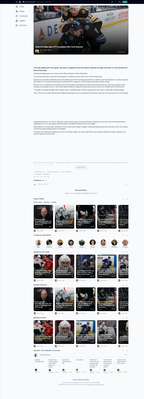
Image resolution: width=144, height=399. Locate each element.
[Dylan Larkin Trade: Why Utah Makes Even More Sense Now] (43, 266)
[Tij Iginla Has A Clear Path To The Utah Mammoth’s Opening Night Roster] (128, 266)
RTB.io (98, 382)
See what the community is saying (47, 350)
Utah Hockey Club (40, 171)
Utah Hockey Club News (52, 171)
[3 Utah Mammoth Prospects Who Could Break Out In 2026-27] (64, 266)
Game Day (39, 174)
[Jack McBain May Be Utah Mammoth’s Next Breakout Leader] (128, 332)
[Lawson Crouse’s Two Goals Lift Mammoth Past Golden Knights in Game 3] (128, 217)
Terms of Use (90, 384)
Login (124, 2)
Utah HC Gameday (65, 171)
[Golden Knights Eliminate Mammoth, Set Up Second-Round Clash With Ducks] (43, 217)
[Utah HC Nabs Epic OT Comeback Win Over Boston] (81, 30)
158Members (40, 2)
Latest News (46, 174)
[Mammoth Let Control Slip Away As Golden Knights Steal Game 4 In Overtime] (107, 217)
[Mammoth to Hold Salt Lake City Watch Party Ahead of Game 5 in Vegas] (85, 217)
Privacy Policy (100, 384)
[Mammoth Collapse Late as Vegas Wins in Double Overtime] (64, 217)
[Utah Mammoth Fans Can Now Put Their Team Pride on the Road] (85, 266)
